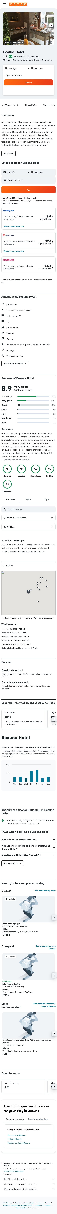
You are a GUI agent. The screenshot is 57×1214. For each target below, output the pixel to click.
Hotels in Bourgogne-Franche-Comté (17, 1205)
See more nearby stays (45, 890)
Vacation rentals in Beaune (19, 1143)
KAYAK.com (8, 1203)
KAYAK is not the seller (15, 1179)
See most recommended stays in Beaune (44, 1005)
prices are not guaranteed (13, 1171)
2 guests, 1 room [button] (13, 75)
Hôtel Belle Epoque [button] (11, 923)
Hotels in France (44, 1203)
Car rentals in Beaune (17, 1135)
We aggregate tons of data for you (20, 1184)
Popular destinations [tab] (38, 1119)
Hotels (17, 1203)
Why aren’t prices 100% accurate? (20, 1189)
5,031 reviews (31, 56)
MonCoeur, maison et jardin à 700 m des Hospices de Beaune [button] (26, 1041)
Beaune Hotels (21, 1208)
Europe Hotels (29, 1203)
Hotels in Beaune (15, 1139)
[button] (5, 4)
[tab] (10, 499)
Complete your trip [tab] (15, 1119)
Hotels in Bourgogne (42, 1205)
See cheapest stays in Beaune (46, 947)
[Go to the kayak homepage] (18, 4)
